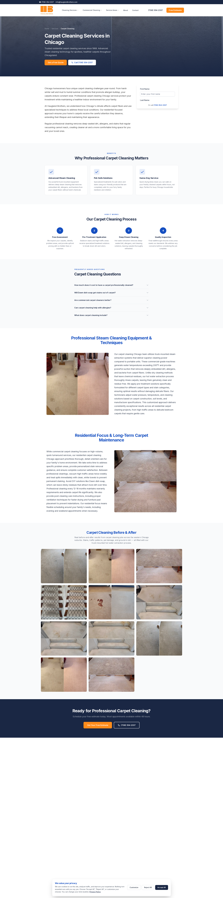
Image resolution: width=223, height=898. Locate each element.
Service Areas (111, 10)
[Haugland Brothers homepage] (46, 10)
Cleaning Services (69, 10)
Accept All (161, 887)
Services (55, 29)
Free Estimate (175, 10)
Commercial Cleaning (91, 10)
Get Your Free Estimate (97, 725)
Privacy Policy (95, 892)
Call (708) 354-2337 (83, 62)
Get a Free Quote (56, 62)
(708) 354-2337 (46, 2)
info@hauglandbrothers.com (66, 2)
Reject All (148, 887)
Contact (135, 10)
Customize (134, 887)
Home (47, 29)
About (125, 10)
